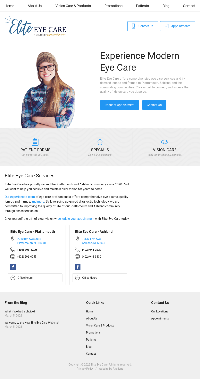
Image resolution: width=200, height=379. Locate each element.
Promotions (113, 6)
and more (38, 201)
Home (9, 6)
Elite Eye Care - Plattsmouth (32, 232)
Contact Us (145, 26)
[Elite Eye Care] (35, 26)
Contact (189, 6)
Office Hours (25, 277)
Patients (142, 6)
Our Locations (159, 311)
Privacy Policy (85, 368)
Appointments (180, 26)
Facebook (13, 267)
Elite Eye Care (99, 364)
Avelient (118, 368)
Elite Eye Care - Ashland (93, 232)
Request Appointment (119, 105)
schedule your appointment (75, 219)
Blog (166, 6)
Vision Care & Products (73, 6)
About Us (35, 6)
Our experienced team (20, 197)
